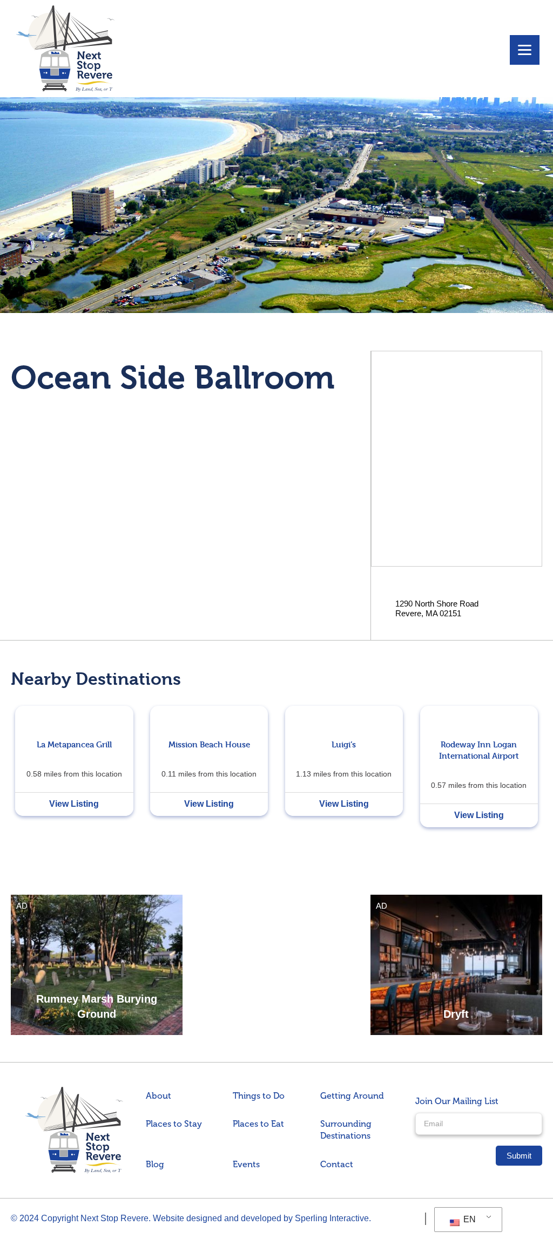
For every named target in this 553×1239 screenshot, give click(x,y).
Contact (336, 1164)
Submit (519, 1155)
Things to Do (259, 1096)
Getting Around (352, 1096)
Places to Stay (174, 1124)
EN (468, 1219)
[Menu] (524, 50)
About (158, 1096)
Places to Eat (258, 1124)
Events (246, 1164)
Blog (155, 1164)
